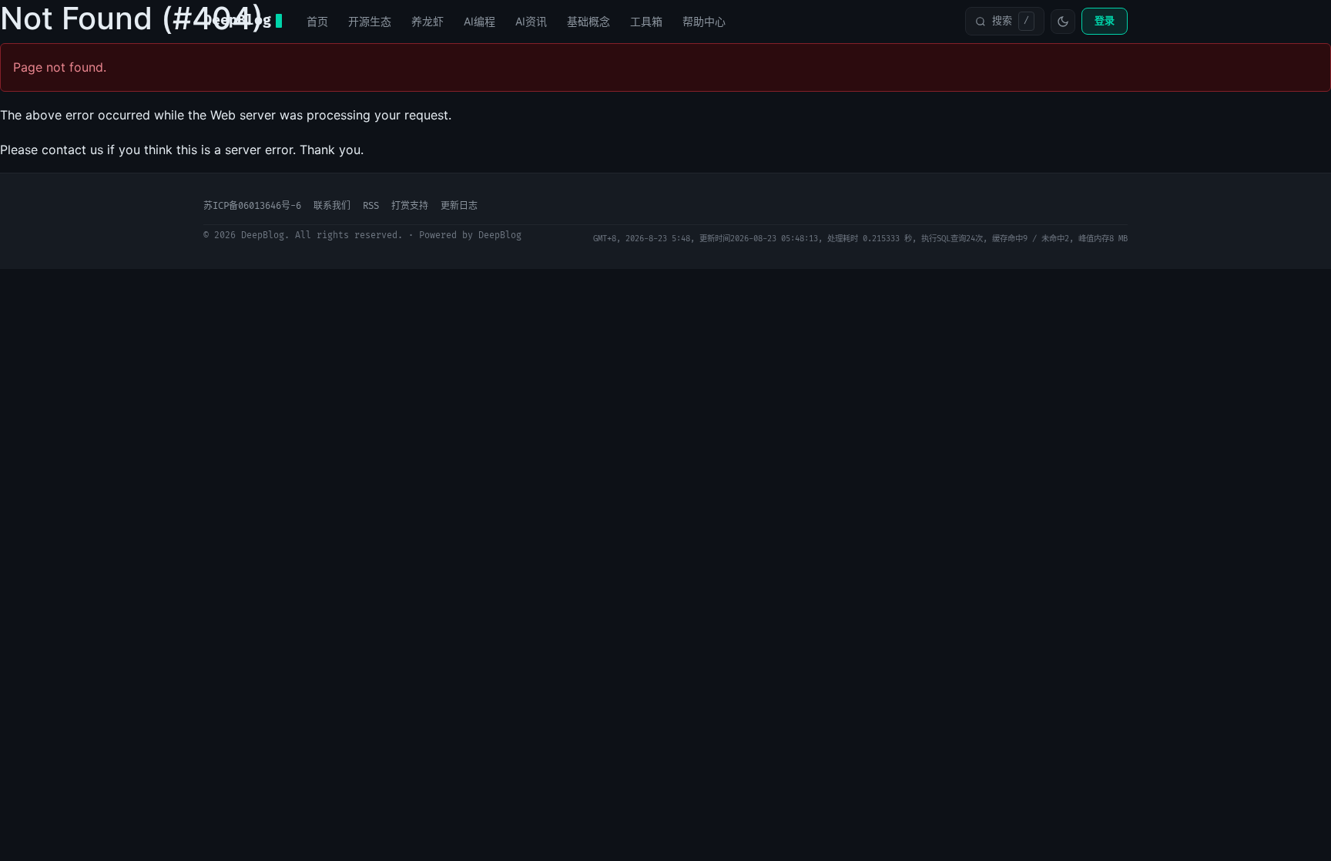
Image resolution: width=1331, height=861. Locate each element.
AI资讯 (531, 21)
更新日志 (459, 206)
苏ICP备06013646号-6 (252, 206)
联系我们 (331, 206)
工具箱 (646, 21)
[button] (1004, 21)
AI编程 (479, 21)
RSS (371, 206)
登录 (1105, 21)
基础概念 (588, 21)
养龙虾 (427, 21)
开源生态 (369, 21)
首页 (317, 21)
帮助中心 (704, 21)
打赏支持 (409, 206)
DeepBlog (237, 20)
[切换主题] (1063, 21)
